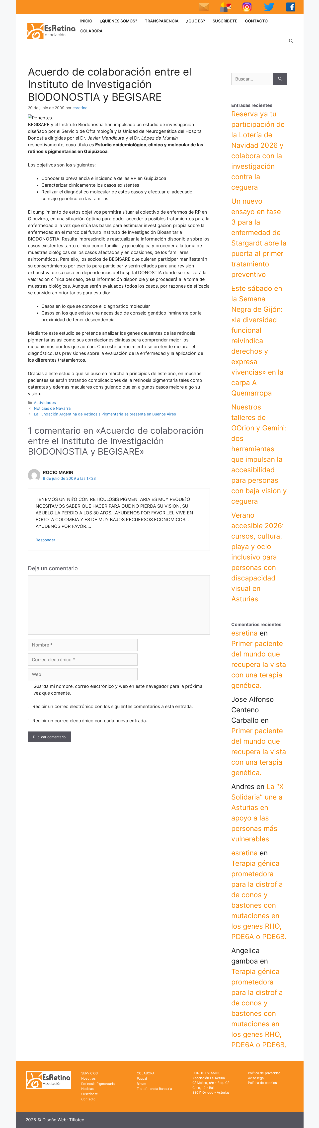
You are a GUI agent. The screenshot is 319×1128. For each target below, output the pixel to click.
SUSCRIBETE (225, 20)
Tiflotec (76, 1119)
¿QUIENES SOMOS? (118, 20)
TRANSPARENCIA (162, 20)
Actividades (45, 402)
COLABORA (91, 30)
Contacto (88, 1099)
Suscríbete (89, 1094)
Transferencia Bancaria (154, 1089)
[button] (291, 41)
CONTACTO (256, 20)
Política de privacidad (264, 1073)
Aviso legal (256, 1078)
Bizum (141, 1084)
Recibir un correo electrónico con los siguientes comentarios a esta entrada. (112, 706)
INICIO (86, 20)
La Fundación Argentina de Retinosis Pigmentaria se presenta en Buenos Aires (105, 414)
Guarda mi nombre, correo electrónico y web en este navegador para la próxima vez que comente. (117, 690)
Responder (45, 540)
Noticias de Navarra (52, 408)
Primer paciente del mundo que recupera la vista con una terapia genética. (258, 664)
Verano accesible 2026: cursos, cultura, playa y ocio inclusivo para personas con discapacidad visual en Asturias (257, 557)
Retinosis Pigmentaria (98, 1084)
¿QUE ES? (195, 20)
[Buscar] (280, 79)
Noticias (87, 1089)
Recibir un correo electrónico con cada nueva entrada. (89, 720)
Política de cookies (262, 1083)
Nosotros (88, 1078)
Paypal (142, 1078)
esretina (244, 633)
